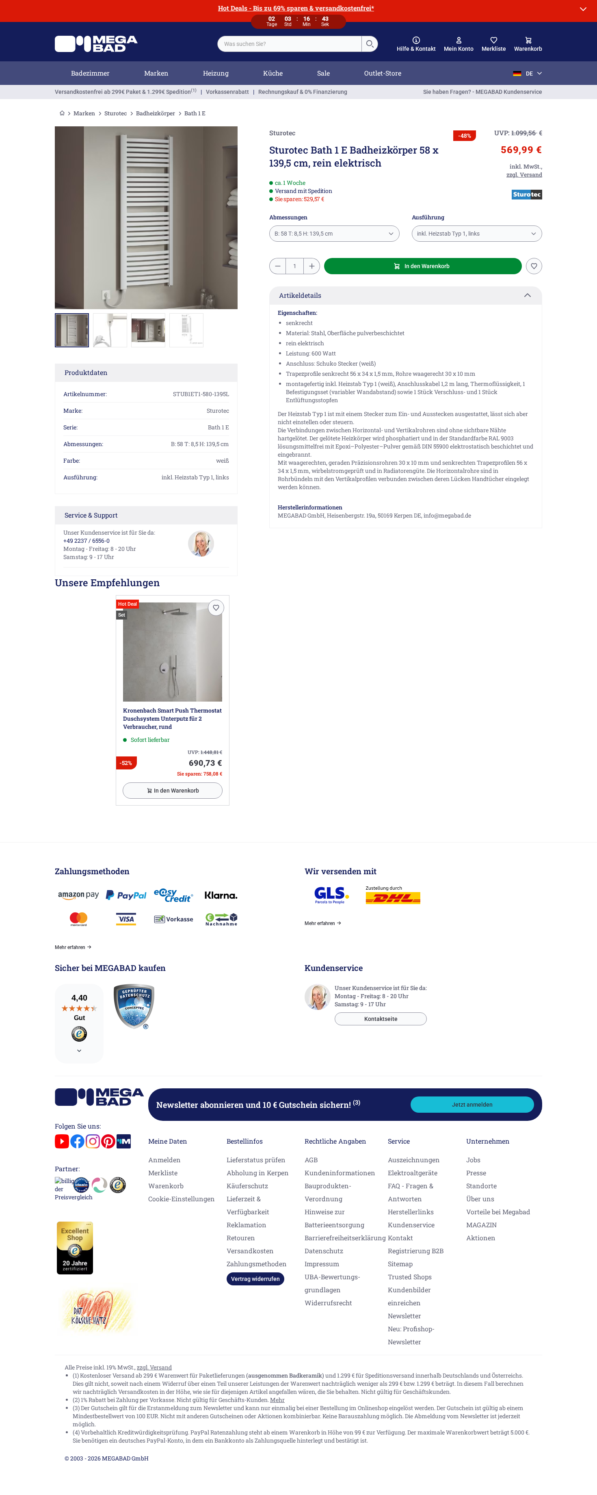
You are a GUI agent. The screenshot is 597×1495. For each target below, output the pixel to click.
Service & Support (91, 515)
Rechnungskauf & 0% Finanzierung (302, 92)
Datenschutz (324, 1250)
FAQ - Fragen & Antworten (410, 1192)
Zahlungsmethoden (257, 1263)
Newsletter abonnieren (258, 1104)
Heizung (216, 73)
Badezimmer (90, 73)
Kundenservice (411, 1224)
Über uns (480, 1198)
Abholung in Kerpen (258, 1172)
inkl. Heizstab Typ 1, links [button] (448, 233)
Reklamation (246, 1224)
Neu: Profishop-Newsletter (411, 1335)
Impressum (322, 1263)
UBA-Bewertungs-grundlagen (332, 1283)
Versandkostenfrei (123, 92)
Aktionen (480, 1237)
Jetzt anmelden (472, 1104)
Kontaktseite (381, 1019)
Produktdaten (86, 372)
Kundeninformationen (340, 1172)
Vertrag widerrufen (255, 1279)
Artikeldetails (300, 295)
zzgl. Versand (154, 1367)
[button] (416, 44)
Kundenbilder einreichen (409, 1296)
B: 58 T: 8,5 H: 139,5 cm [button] (304, 233)
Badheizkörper (155, 113)
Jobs (473, 1159)
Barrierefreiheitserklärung (345, 1237)
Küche (273, 73)
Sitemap (400, 1263)
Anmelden (164, 1159)
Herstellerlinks (411, 1211)
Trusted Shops (410, 1276)
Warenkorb (166, 1185)
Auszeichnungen (414, 1159)
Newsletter (404, 1315)
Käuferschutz (247, 1185)
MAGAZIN (481, 1224)
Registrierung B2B (415, 1250)
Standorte (481, 1185)
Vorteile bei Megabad (498, 1211)
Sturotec (115, 113)
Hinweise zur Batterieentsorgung (334, 1218)
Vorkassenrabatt (227, 92)
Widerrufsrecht (328, 1302)
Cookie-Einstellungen (181, 1198)
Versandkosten (250, 1250)
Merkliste (162, 1172)
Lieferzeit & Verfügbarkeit (248, 1205)
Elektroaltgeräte (412, 1172)
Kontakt (400, 1237)
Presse (476, 1172)
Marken (156, 73)
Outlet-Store (382, 73)
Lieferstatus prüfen (256, 1159)
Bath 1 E (194, 113)
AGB (311, 1159)
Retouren (241, 1237)
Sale (323, 73)
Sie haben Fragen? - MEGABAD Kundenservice (482, 92)
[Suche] (369, 44)
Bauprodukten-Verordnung (328, 1192)
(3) (356, 1102)
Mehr (277, 1400)
